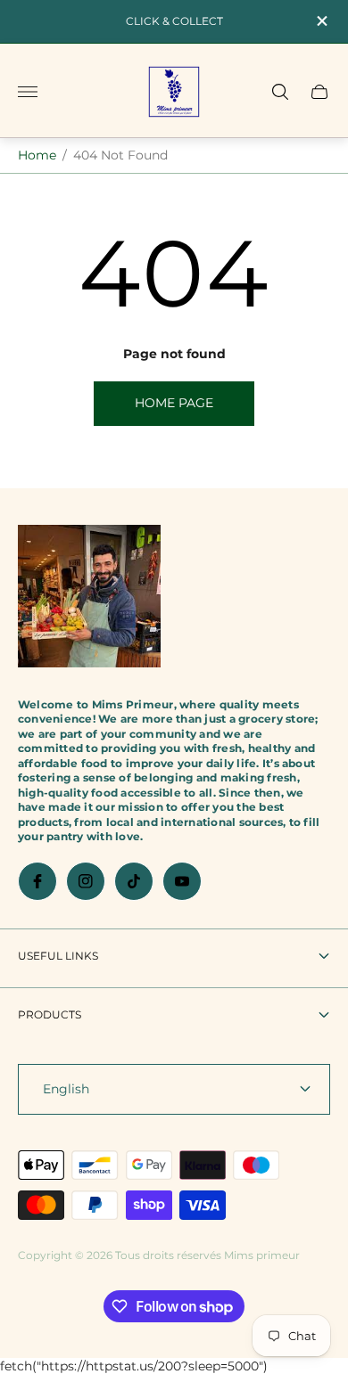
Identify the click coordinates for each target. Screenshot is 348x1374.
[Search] (280, 91)
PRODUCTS (49, 1014)
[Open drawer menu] (27, 91)
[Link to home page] (89, 598)
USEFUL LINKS (58, 955)
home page (174, 403)
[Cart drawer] (319, 91)
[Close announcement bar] (321, 21)
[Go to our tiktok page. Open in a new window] (133, 881)
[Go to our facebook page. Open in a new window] (37, 881)
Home (37, 155)
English (66, 1089)
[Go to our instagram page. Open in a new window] (85, 881)
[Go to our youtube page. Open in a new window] (182, 881)
